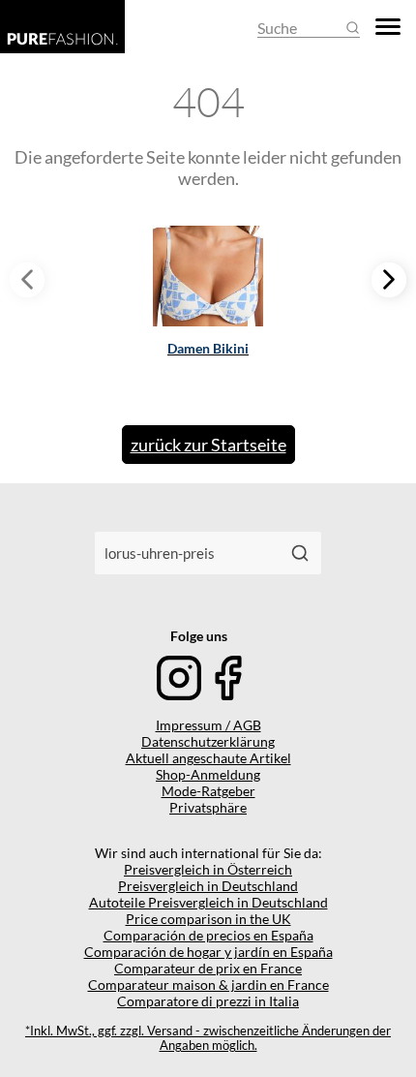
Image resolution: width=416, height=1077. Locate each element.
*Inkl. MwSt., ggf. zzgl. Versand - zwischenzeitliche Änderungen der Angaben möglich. (208, 1038)
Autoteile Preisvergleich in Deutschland (208, 902)
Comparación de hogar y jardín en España (208, 951)
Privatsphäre (208, 807)
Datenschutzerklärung (208, 741)
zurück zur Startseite (208, 444)
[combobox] (187, 553)
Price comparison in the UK (208, 918)
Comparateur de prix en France (208, 968)
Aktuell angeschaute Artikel (208, 758)
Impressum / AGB (208, 725)
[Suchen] (300, 553)
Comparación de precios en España (208, 935)
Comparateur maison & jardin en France (208, 984)
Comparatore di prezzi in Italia (208, 1001)
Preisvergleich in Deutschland (208, 885)
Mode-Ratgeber (208, 791)
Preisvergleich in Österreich (208, 869)
